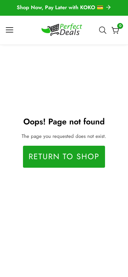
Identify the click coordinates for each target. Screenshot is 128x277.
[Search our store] (104, 30)
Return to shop (64, 156)
